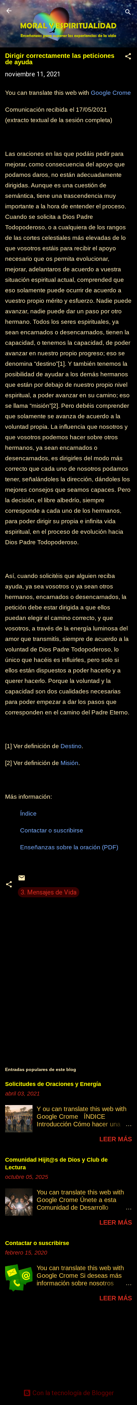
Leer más (115, 1139)
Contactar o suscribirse (51, 830)
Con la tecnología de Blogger (72, 1393)
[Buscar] (128, 13)
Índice (28, 813)
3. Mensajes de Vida (48, 892)
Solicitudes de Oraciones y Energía (53, 1084)
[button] (128, 57)
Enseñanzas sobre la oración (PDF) (69, 847)
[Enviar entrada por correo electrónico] (21, 879)
